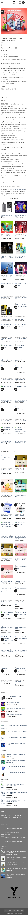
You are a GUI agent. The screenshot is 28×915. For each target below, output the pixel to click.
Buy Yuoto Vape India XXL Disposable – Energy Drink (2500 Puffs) (7, 651)
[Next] (27, 467)
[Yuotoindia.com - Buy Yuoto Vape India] (14, 2)
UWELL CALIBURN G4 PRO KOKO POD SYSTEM (7, 257)
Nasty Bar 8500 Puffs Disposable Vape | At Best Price (20, 495)
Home (2, 36)
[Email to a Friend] (10, 89)
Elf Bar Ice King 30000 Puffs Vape (20, 359)
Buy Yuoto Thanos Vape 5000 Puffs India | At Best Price (6, 471)
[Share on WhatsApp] (2, 89)
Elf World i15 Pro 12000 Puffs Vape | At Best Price (20, 421)
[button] (2, 2)
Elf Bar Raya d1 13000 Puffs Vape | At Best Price (6, 494)
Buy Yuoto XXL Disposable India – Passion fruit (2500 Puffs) (20, 559)
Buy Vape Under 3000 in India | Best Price (15, 828)
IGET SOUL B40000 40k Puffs (6, 216)
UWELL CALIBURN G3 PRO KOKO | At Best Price (7, 318)
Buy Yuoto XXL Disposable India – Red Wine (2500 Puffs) (20, 603)
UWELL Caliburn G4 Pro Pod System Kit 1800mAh (6, 277)
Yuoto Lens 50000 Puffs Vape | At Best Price (6, 236)
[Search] (26, 2)
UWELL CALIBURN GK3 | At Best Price (6, 339)
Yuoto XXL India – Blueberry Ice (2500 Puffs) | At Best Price (21, 627)
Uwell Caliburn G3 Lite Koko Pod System (20, 257)
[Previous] (1, 467)
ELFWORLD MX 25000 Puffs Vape (20, 380)
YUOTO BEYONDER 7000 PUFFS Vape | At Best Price (7, 537)
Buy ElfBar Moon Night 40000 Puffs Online (20, 277)
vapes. (8, 182)
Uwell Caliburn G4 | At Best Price (21, 298)
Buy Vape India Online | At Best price (15, 36)
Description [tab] (4, 97)
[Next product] (2, 45)
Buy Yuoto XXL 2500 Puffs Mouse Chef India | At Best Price (7, 627)
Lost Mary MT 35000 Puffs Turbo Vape (21, 339)
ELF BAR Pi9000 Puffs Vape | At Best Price (6, 516)
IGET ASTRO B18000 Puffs (7, 297)
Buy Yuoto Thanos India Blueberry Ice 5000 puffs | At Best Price (20, 537)
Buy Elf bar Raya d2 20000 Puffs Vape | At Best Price (20, 442)
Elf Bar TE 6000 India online (18, 189)
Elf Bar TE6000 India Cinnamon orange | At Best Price (21, 683)
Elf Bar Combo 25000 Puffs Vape (7, 380)
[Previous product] (5, 45)
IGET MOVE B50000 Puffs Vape (20, 216)
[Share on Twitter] (7, 89)
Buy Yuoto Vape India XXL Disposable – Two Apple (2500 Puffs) (20, 581)
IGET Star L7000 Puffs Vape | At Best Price (21, 516)
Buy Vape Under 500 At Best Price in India (15, 837)
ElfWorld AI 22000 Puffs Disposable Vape (6, 401)
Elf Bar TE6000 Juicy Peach (7, 681)
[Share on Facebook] (5, 89)
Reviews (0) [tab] (4, 100)
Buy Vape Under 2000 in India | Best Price (15, 841)
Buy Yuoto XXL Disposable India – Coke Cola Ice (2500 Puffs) (21, 651)
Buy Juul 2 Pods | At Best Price (6, 421)
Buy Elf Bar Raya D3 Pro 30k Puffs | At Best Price (6, 359)
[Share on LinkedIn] (15, 89)
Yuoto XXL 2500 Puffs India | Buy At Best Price (21, 470)
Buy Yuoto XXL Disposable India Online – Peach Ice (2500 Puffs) (7, 581)
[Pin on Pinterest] (13, 89)
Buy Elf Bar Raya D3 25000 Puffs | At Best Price (21, 401)
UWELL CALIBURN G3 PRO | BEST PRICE (20, 318)
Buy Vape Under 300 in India (12, 832)
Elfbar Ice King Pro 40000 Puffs (20, 236)
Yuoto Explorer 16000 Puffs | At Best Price (6, 442)
